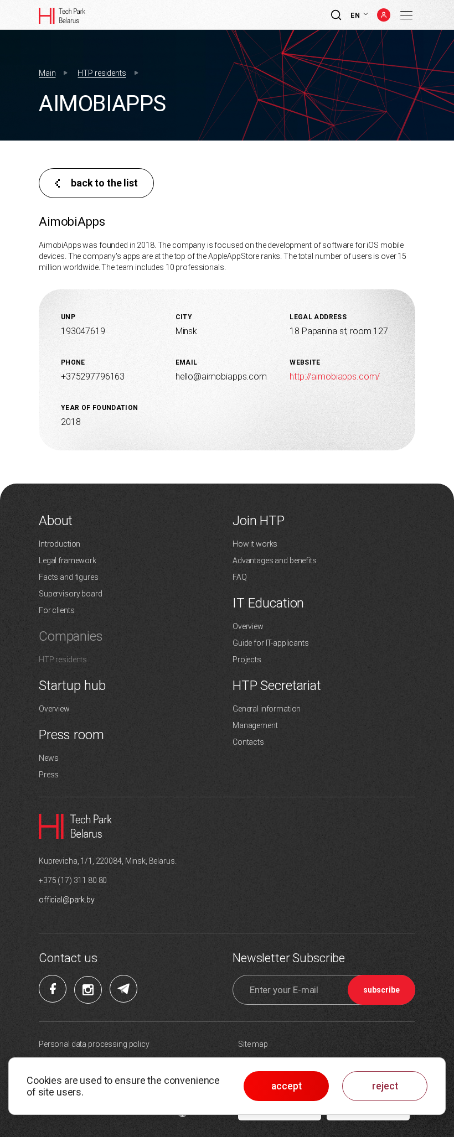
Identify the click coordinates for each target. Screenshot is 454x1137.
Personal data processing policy (94, 1044)
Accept (286, 1086)
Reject (385, 1086)
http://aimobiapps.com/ (335, 376)
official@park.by (67, 899)
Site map (253, 1044)
